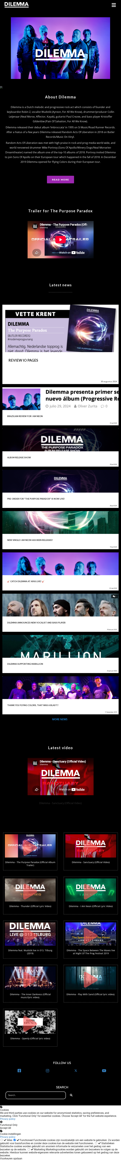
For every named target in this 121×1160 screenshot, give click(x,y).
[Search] (71, 1095)
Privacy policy (7, 1118)
